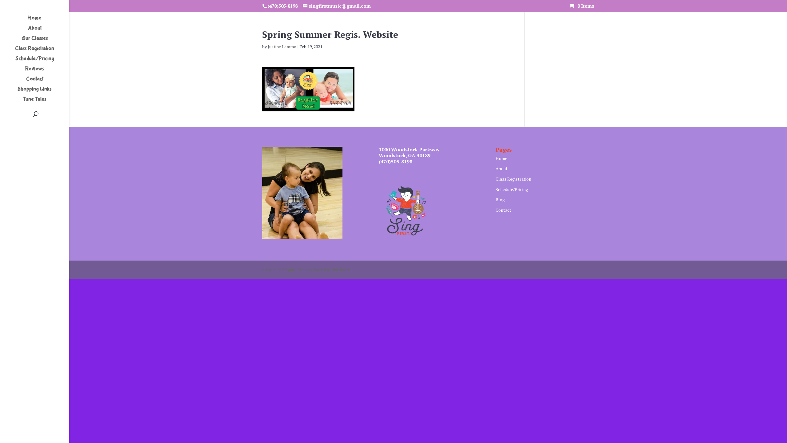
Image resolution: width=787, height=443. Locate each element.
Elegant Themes (296, 270)
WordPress (341, 270)
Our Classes (35, 39)
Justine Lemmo (282, 47)
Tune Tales (34, 99)
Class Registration (34, 49)
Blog (500, 199)
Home (34, 18)
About (35, 28)
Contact (34, 79)
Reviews (34, 69)
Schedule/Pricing (34, 59)
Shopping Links (35, 89)
